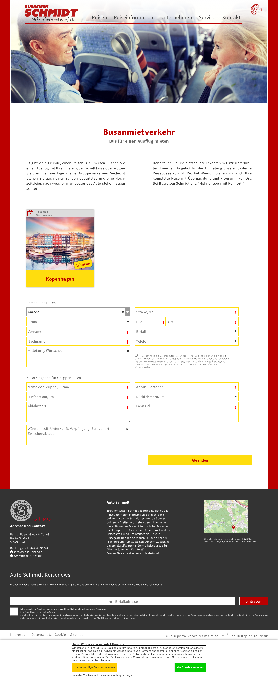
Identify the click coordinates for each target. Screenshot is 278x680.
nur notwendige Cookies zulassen (94, 667)
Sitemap (77, 634)
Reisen (99, 17)
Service (207, 17)
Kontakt (231, 17)
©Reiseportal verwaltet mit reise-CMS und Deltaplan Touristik (217, 636)
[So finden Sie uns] (226, 531)
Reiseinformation (133, 17)
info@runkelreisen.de (28, 552)
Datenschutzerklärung (172, 355)
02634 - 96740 (39, 548)
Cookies (61, 634)
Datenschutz (41, 634)
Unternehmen (176, 17)
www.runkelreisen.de (28, 556)
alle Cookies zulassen (190, 667)
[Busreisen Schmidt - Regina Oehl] (52, 13)
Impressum (19, 634)
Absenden (200, 460)
